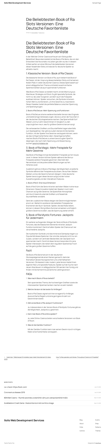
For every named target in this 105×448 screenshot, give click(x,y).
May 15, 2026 (97, 398)
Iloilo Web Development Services (17, 3)
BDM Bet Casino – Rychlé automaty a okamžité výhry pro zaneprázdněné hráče (36, 398)
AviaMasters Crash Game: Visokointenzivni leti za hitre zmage (29, 403)
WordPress (98, 443)
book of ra (41, 32)
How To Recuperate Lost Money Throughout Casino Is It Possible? (77, 357)
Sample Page (96, 3)
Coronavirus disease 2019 (14, 392)
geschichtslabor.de (40, 143)
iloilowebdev (35, 32)
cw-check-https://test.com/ (15, 387)
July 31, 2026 (97, 387)
